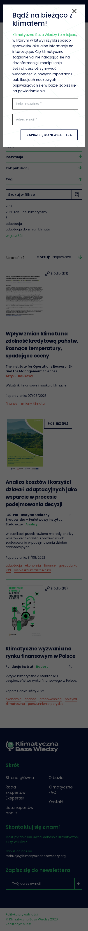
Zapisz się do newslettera (49, 135)
